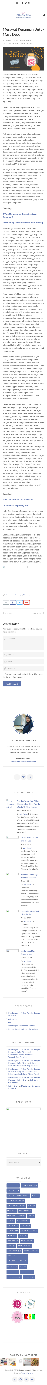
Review (10, 1246)
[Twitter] (25, 3)
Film (29, 1215)
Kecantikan (21, 1220)
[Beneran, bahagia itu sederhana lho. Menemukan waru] (35, 1362)
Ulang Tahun (26, 1272)
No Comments (28, 43)
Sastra (10, 1256)
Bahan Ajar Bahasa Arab (17, 1195)
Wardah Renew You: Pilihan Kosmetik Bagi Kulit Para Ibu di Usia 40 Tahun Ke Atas (28, 804)
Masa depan (27, 595)
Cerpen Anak (24, 1210)
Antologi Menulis (28, 1185)
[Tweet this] (20, 602)
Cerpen (11, 1260)
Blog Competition (14, 1200)
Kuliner (24, 1225)
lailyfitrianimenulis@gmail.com (23, 761)
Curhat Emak (10, 595)
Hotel (9, 1220)
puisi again (12, 1019)
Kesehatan (11, 1225)
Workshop (28, 1277)
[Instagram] (29, 3)
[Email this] (6, 602)
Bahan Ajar (12, 1190)
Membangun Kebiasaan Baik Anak (21, 1026)
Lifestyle (10, 1230)
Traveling (11, 1272)
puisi (10, 1022)
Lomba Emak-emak (28, 1230)
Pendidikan (25, 1240)
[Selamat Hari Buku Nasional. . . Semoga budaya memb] (12, 1362)
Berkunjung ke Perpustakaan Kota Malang (23, 223)
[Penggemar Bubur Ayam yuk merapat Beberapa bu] (27, 1362)
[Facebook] (22, 3)
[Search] (44, 15)
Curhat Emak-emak (12, 43)
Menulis (10, 1235)
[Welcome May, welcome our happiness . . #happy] (43, 1362)
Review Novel (12, 1251)
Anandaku (11, 1185)
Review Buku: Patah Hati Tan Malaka (23, 1029)
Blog (34, 1195)
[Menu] (17, 3)
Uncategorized (13, 1277)
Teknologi (11, 1267)
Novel (21, 1235)
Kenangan (18, 595)
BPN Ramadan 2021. (14, 1205)
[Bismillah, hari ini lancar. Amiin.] (20, 1362)
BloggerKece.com (27, 1373)
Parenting (11, 1240)
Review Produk (29, 1251)
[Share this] (13, 602)
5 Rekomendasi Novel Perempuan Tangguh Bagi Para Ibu (21, 1054)
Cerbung (10, 1210)
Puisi (21, 1260)
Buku (30, 1205)
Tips (21, 1267)
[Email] (32, 1379)
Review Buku (23, 1246)
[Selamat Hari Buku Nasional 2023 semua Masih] (4, 1362)
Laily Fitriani (26, 40)
